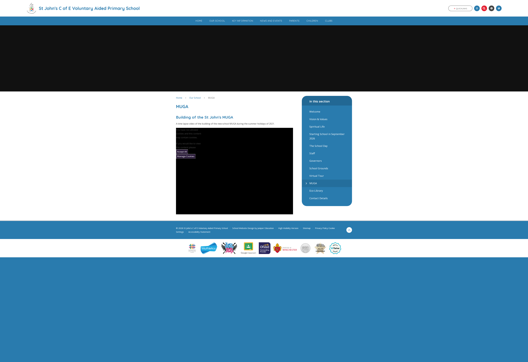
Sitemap (307, 228)
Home (179, 97)
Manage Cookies (185, 156)
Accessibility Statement (199, 231)
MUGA (211, 97)
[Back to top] (349, 230)
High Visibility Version (288, 228)
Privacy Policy (321, 228)
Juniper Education (266, 228)
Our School (195, 97)
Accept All (182, 151)
